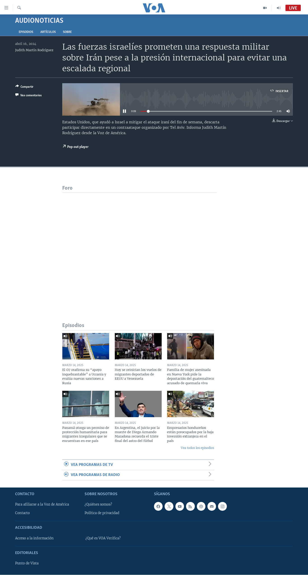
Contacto (22, 513)
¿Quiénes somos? (98, 505)
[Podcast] (201, 506)
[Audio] (278, 8)
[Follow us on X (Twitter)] (169, 506)
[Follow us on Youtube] (179, 506)
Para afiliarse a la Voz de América (42, 505)
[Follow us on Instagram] (222, 506)
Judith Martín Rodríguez (34, 50)
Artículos (48, 32)
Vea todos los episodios (197, 448)
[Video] (265, 8)
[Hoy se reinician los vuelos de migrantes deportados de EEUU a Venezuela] (138, 346)
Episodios (26, 32)
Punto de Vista (27, 563)
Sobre (67, 32)
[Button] (24, 87)
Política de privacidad (102, 513)
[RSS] (190, 506)
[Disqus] (139, 249)
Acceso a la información (34, 538)
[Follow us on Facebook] (158, 506)
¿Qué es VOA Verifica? (103, 538)
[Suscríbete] (211, 506)
